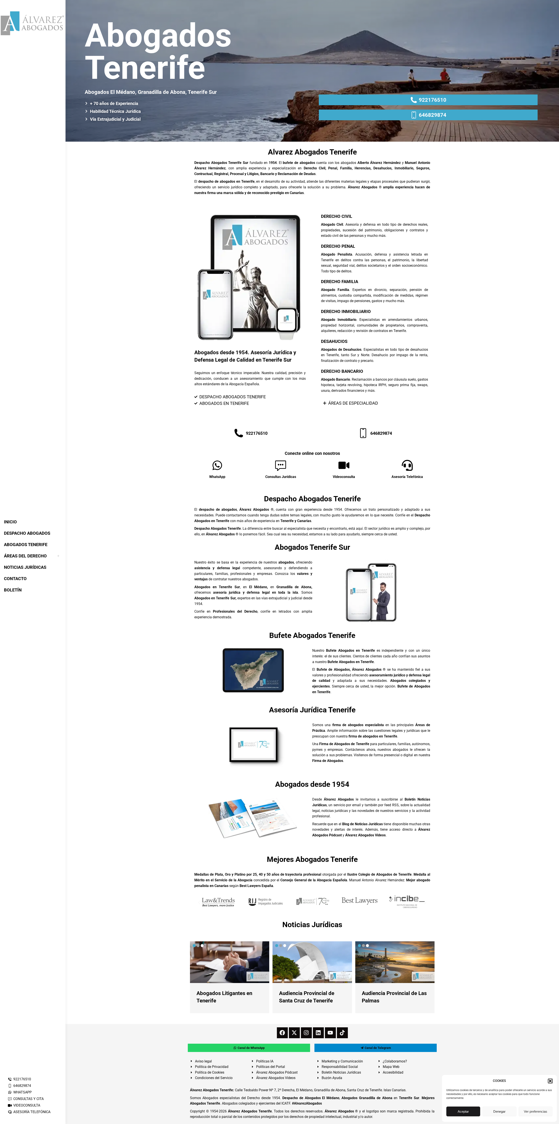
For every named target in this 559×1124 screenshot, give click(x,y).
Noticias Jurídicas (312, 924)
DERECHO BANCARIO (342, 371)
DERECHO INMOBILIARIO (346, 311)
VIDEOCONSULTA (26, 1105)
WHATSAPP (22, 1092)
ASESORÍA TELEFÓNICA (31, 1112)
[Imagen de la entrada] (229, 962)
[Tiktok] (342, 1032)
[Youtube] (330, 1032)
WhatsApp (217, 477)
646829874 (22, 1086)
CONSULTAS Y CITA (28, 1099)
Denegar (499, 1111)
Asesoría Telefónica (407, 477)
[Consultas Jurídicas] (280, 465)
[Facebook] (282, 1032)
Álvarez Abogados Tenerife (250, 1111)
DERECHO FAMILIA (339, 281)
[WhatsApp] (217, 465)
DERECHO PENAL (338, 246)
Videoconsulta (344, 477)
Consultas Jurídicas (280, 477)
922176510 (22, 1079)
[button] (550, 1081)
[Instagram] (306, 1032)
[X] (294, 1032)
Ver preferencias (535, 1111)
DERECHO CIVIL (336, 216)
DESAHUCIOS (334, 341)
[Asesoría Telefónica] (407, 465)
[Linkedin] (318, 1032)
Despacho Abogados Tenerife (312, 498)
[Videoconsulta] (343, 465)
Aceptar (463, 1111)
